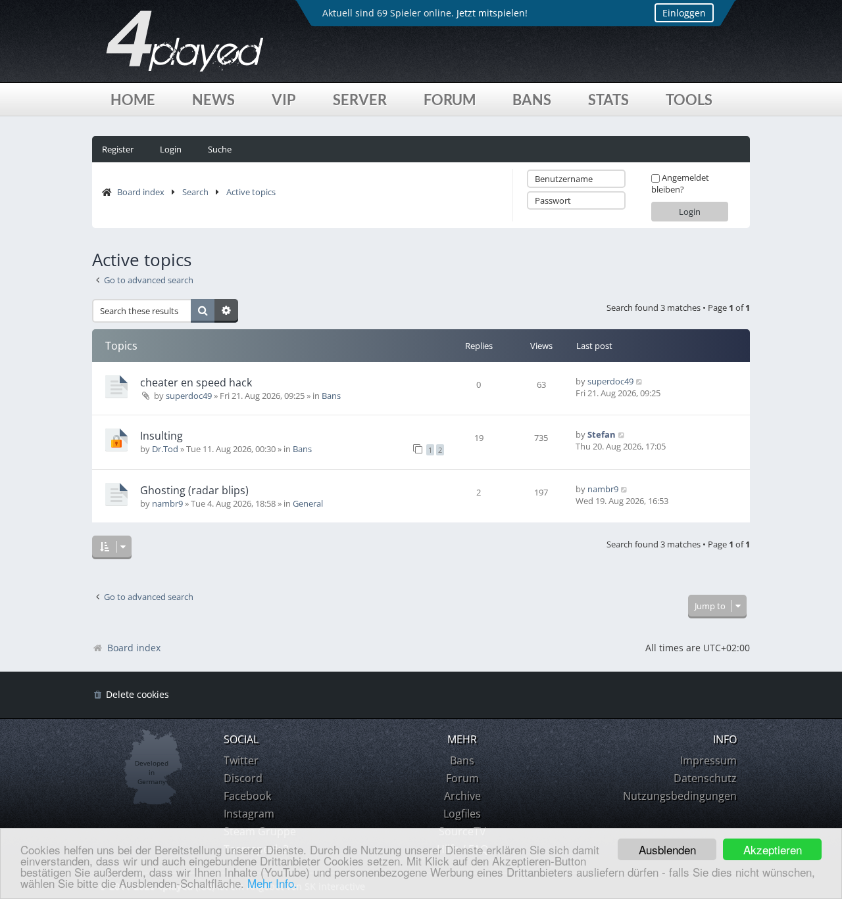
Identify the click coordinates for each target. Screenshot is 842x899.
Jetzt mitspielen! (492, 13)
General (308, 503)
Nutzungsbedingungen (680, 796)
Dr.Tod (165, 449)
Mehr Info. (272, 882)
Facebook (247, 796)
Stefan (601, 434)
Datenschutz (705, 778)
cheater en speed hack (196, 382)
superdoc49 (189, 396)
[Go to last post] (639, 381)
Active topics (251, 192)
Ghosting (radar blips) (194, 490)
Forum (450, 99)
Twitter (241, 760)
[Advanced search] (226, 311)
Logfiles (462, 813)
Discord (243, 778)
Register (118, 149)
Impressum (708, 760)
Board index (140, 192)
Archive (462, 796)
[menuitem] (130, 695)
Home (133, 99)
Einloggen (684, 13)
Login (171, 149)
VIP (284, 99)
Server (360, 99)
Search (195, 192)
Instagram (249, 813)
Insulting (161, 435)
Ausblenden (667, 849)
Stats (608, 99)
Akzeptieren (772, 849)
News (213, 99)
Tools (689, 99)
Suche (220, 149)
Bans (531, 99)
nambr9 (167, 503)
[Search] (202, 311)
